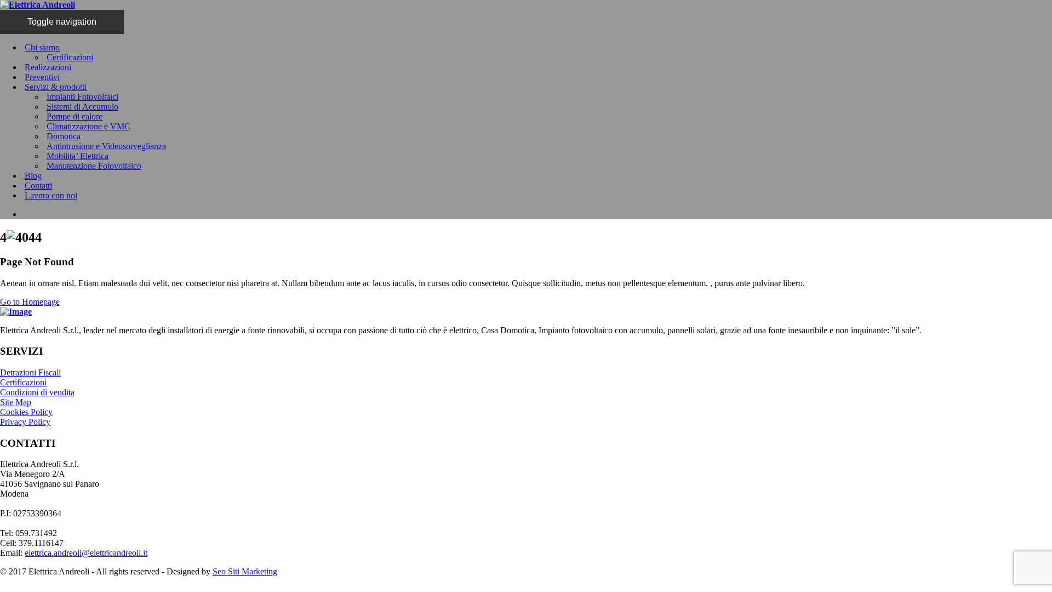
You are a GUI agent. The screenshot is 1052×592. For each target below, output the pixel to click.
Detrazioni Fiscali (30, 372)
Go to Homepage (30, 301)
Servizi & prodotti (56, 87)
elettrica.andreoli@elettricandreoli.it (86, 552)
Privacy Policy (25, 421)
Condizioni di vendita (37, 392)
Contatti (38, 185)
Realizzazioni (48, 67)
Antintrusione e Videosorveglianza (106, 146)
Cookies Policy (26, 412)
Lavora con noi (51, 195)
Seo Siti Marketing (245, 571)
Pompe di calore (74, 116)
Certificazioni (70, 57)
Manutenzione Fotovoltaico (94, 165)
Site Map (15, 402)
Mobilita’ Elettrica (77, 156)
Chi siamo (42, 47)
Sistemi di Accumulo (82, 106)
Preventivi (42, 77)
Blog (33, 175)
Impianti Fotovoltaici (82, 96)
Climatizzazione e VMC (88, 126)
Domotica (64, 136)
